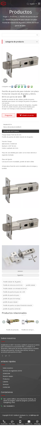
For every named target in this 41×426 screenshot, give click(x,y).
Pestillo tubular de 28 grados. (12, 282)
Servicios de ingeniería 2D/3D (12, 371)
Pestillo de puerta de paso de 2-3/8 (14, 292)
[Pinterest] (9, 356)
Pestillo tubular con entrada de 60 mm (15, 288)
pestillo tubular (30, 285)
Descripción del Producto (11, 131)
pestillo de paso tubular (10, 302)
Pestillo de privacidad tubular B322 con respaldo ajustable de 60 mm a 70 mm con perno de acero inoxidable (13, 330)
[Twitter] (6, 356)
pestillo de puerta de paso (11, 295)
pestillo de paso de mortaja (11, 298)
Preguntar (8, 115)
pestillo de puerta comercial (11, 309)
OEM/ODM (6, 373)
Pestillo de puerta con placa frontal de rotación (17, 305)
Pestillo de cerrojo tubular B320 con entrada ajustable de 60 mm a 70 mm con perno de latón (28, 330)
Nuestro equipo (8, 376)
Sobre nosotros (8, 368)
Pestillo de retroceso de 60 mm (13, 285)
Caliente (5, 382)
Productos (6, 379)
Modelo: (5, 124)
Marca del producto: (9, 127)
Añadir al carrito (28, 115)
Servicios (6, 384)
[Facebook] (2, 356)
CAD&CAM (6, 387)
